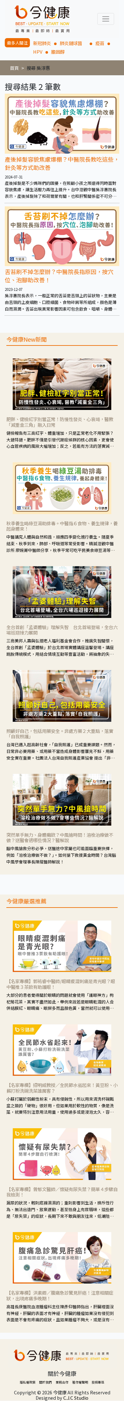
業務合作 (62, 1382)
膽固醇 (58, 51)
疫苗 (99, 43)
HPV (37, 51)
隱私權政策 (28, 1382)
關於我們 (45, 1382)
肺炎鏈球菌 (73, 43)
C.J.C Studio (75, 1397)
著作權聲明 (80, 1382)
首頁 (14, 67)
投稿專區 (98, 1382)
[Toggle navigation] (105, 19)
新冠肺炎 (42, 43)
